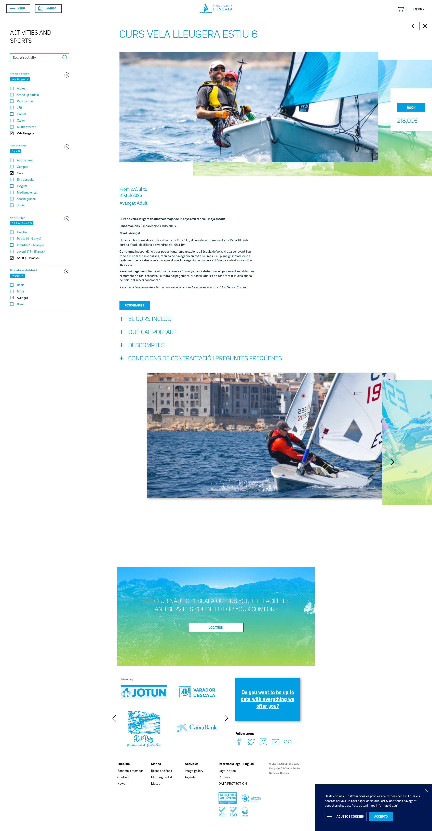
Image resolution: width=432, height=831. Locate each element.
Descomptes (146, 345)
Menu (21, 8)
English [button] (417, 9)
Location (216, 627)
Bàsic (20, 285)
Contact (123, 777)
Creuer (21, 114)
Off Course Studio (290, 768)
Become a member (130, 771)
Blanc (21, 304)
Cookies (224, 777)
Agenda (51, 8)
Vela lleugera (25, 133)
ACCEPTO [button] (381, 816)
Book (411, 108)
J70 (19, 107)
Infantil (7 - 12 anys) (30, 245)
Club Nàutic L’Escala (216, 8)
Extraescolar (26, 179)
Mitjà (20, 291)
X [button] (426, 790)
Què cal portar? (152, 332)
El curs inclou (150, 318)
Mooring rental (161, 777)
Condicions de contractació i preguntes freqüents (205, 358)
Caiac (21, 120)
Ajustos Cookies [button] (350, 816)
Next (414, 26)
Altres (21, 88)
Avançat (22, 297)
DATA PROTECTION (233, 784)
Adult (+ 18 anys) (28, 258)
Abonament (25, 160)
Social (21, 205)
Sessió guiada (26, 198)
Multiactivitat (26, 127)
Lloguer (22, 186)
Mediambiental (27, 192)
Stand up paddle (28, 94)
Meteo (155, 784)
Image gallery (194, 771)
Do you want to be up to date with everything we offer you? (267, 699)
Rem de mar (25, 101)
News (121, 784)
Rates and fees (161, 771)
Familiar (22, 232)
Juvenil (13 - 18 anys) (31, 251)
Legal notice (227, 771)
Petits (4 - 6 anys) (29, 238)
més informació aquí (384, 805)
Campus (22, 166)
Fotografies (134, 305)
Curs (20, 173)
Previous (114, 718)
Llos (286, 772)
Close (425, 26)
